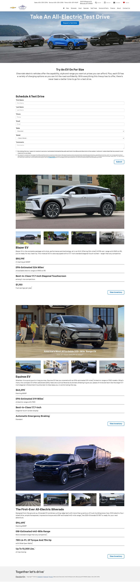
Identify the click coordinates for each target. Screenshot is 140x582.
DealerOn (40, 576)
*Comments (20, 142)
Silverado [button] (73, 8)
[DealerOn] (20, 576)
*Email (18, 121)
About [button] (119, 8)
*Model (18, 135)
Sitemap (46, 576)
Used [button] (80, 8)
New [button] (67, 8)
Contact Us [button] (126, 8)
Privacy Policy (51, 157)
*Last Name (20, 107)
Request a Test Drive (70, 23)
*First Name (20, 100)
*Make (18, 128)
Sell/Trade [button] (94, 8)
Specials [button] (86, 8)
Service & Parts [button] (103, 8)
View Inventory (116, 292)
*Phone (18, 114)
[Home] (63, 8)
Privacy (51, 576)
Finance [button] (112, 8)
